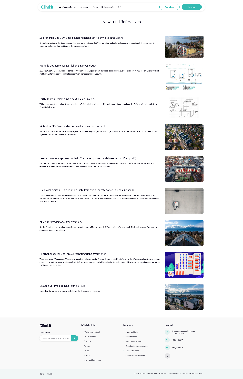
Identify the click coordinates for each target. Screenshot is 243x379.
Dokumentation (108, 7)
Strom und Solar (132, 332)
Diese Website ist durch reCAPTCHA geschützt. (186, 373)
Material (87, 355)
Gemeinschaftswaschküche (137, 346)
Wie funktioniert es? (67, 7)
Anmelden (169, 7)
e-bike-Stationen (132, 351)
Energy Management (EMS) (136, 355)
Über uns (87, 341)
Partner (87, 346)
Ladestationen (131, 337)
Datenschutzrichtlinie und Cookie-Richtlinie (150, 373)
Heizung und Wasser (134, 341)
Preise (95, 7)
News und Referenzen (92, 360)
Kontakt (192, 7)
